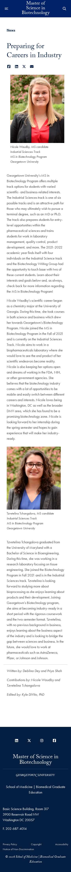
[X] (24, 66)
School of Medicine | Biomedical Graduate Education (35, 789)
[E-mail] (32, 66)
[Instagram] (41, 740)
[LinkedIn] (16, 66)
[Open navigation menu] (6, 8)
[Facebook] (9, 66)
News (11, 30)
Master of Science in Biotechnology (36, 9)
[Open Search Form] (64, 8)
